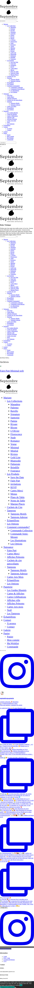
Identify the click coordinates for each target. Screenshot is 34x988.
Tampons (9, 78)
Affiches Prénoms (12, 98)
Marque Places (14, 75)
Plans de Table (14, 71)
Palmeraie (13, 56)
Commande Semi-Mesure (17, 89)
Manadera (13, 27)
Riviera (12, 51)
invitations (13, 65)
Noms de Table (14, 73)
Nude (12, 43)
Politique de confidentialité (7, 987)
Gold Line (13, 52)
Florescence (13, 41)
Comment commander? (13, 86)
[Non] (15, 987)
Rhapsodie (13, 54)
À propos (9, 128)
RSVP (12, 67)
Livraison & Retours (9, 959)
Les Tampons (10, 124)
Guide (5, 956)
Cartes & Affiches (12, 114)
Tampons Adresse (15, 81)
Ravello (12, 30)
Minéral (12, 49)
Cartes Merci (14, 68)
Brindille (12, 57)
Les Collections (11, 26)
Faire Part (13, 63)
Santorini (12, 33)
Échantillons (10, 82)
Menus (12, 70)
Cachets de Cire (11, 76)
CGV (5, 961)
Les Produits (10, 60)
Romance (13, 44)
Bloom (12, 38)
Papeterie (6, 111)
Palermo (12, 29)
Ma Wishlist (10, 138)
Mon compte (10, 136)
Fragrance (13, 59)
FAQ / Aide (6, 958)
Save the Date (14, 62)
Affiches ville (10, 117)
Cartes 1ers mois (11, 120)
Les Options (10, 84)
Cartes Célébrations (12, 116)
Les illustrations (14, 90)
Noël (8, 122)
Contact (5, 127)
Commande (10, 139)
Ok (21, 985)
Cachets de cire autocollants (14, 100)
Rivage (12, 37)
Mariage (5, 24)
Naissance (6, 94)
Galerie (5, 131)
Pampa (12, 35)
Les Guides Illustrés (12, 112)
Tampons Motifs (14, 79)
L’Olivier (13, 40)
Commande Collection (16, 87)
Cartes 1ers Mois (11, 106)
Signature (13, 32)
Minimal (12, 48)
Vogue (12, 46)
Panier (5, 133)
